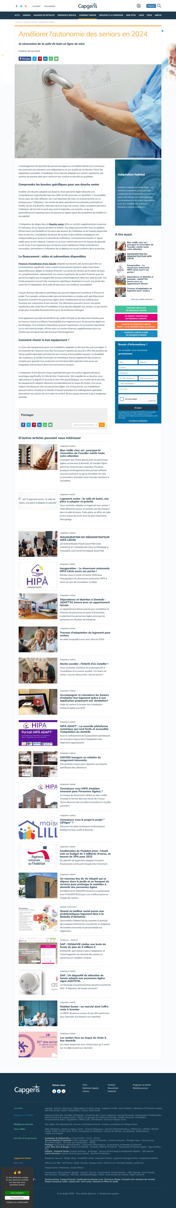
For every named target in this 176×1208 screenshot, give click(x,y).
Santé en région (68, 1129)
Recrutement (64, 1172)
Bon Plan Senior (52, 1110)
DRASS (146, 1129)
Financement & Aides (55, 1119)
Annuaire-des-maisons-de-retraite (138, 1179)
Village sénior (70, 1158)
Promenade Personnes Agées (133, 1147)
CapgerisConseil (68, 1179)
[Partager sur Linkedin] (45, 59)
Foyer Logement (108, 1115)
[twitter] (21, 6)
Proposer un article (142, 1085)
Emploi (158, 15)
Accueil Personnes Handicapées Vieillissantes (139, 1115)
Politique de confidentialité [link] (17, 1202)
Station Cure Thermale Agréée (118, 1163)
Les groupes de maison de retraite (100, 1117)
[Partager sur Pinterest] (40, 59)
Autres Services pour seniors (75, 1153)
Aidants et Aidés (110, 1108)
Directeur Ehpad (112, 1119)
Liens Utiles (19, 1129)
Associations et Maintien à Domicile (124, 1144)
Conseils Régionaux (94, 1129)
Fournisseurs (51, 1172)
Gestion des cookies (109, 1193)
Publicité (112, 1091)
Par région (50, 1124)
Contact (36, 6)
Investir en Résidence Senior (87, 1124)
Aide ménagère (80, 1140)
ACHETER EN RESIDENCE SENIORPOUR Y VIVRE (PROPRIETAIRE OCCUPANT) (136, 325)
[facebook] (16, 6)
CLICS (75, 1131)
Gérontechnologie (88, 1174)
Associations (129, 1131)
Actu (17, 15)
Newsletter (49, 6)
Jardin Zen (139, 1163)
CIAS (68, 1131)
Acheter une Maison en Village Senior (119, 1124)
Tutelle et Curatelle (54, 1133)
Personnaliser (17, 1197)
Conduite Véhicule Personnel (103, 1147)
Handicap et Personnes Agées (147, 1108)
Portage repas (133, 1140)
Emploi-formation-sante (56, 1181)
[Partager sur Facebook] (23, 425)
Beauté (84, 1163)
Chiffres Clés (84, 1119)
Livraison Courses (116, 1140)
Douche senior (56, 224)
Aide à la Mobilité (79, 1147)
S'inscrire (151, 6)
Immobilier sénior (86, 1158)
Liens (141, 15)
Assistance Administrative (67, 1144)
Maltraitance (142, 1131)
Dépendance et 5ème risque (86, 1108)
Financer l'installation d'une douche (37, 263)
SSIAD (92, 1142)
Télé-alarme (148, 1151)
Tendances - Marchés (68, 1174)
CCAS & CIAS (77, 1138)
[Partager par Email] (56, 59)
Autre (123, 1119)
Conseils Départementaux (117, 1129)
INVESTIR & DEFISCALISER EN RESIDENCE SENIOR (136, 333)
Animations (140, 1117)
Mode (76, 1163)
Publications (74, 1110)
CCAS (62, 1131)
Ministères (55, 1129)
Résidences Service (23, 1124)
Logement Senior (87, 15)
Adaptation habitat (148, 1158)
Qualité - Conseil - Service (84, 1172)
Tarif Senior (67, 1163)
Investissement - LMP (121, 1172)
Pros (149, 15)
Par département (64, 1124)
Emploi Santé (51, 1167)
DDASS (154, 1129)
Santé (64, 1110)
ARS (47, 1129)
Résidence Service (67, 15)
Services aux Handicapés (75, 1142)
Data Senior (94, 1110)
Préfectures (136, 1129)
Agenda (27, 15)
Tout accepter (17, 1192)
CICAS (96, 1138)
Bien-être (131, 15)
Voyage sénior (95, 1163)
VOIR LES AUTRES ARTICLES (143, 299)
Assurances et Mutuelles (90, 1131)
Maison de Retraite (54, 1115)
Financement (104, 1172)
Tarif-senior (86, 1181)
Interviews (67, 1108)
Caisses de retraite (113, 1131)
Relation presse (140, 1088)
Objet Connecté (137, 1174)
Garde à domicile (98, 1140)
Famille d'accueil (126, 1117)
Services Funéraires (100, 1153)
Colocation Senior (103, 1158)
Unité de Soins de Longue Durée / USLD (64, 1117)
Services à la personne (111, 15)
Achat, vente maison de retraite (113, 1174)
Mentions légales (91, 1088)
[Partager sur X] (34, 59)
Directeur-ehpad (112, 1179)
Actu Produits (125, 1108)
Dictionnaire (97, 1119)
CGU (85, 1085)
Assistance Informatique (93, 1144)
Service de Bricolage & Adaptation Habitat (119, 1151)
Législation (71, 1119)
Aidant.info (74, 1181)
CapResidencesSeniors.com (90, 1179)
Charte (86, 1091)
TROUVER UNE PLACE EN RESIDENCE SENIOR (136, 309)
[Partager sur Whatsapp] (51, 59)
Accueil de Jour (92, 1115)
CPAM (55, 1131)
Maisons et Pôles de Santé (105, 1181)
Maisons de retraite (44, 15)
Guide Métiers (77, 1167)
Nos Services (51, 1174)
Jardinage (92, 1151)
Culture (84, 1110)
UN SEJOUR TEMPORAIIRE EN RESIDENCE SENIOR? (136, 317)
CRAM (48, 1131)
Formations (64, 1167)
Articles (57, 1108)
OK (101, 425)
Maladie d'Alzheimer (74, 1115)
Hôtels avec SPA (53, 1163)
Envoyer (138, 408)
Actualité (18, 1108)
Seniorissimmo (52, 1179)
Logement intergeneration (125, 1158)
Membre (141, 6)
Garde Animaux (78, 1151)
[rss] (26, 6)
